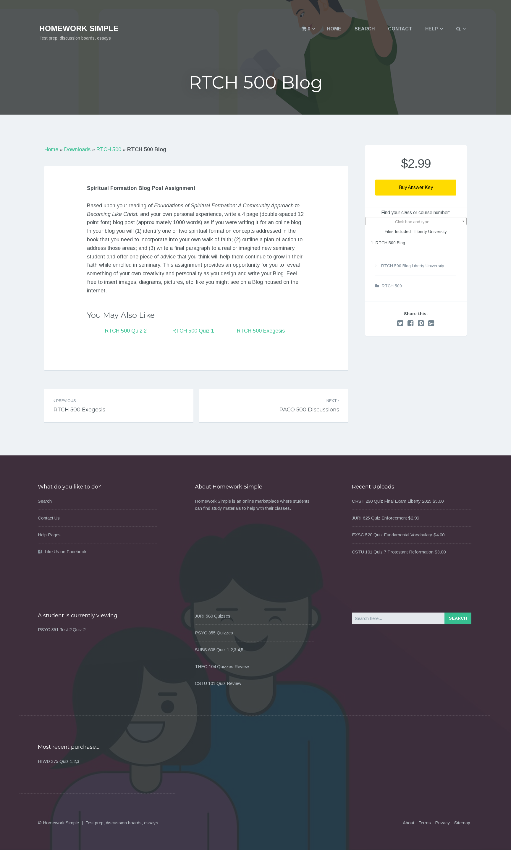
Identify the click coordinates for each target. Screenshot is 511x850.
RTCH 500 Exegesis (261, 331)
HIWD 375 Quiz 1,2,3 (58, 761)
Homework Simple (79, 28)
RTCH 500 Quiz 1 (193, 331)
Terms (424, 822)
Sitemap (462, 822)
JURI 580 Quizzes (212, 615)
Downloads (77, 149)
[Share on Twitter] (400, 323)
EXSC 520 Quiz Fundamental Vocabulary (392, 534)
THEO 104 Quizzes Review (222, 666)
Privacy (442, 822)
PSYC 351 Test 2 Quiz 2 (61, 629)
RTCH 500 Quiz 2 (126, 331)
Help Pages (49, 534)
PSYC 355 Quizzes (214, 632)
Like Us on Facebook (65, 551)
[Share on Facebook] (410, 323)
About (408, 822)
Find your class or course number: (415, 212)
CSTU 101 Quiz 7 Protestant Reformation (393, 551)
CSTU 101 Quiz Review (218, 683)
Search (365, 28)
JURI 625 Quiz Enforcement (379, 517)
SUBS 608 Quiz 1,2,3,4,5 (219, 649)
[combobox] (416, 221)
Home (334, 28)
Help (431, 28)
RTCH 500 (108, 149)
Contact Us (49, 517)
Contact (400, 28)
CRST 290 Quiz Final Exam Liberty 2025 (391, 501)
